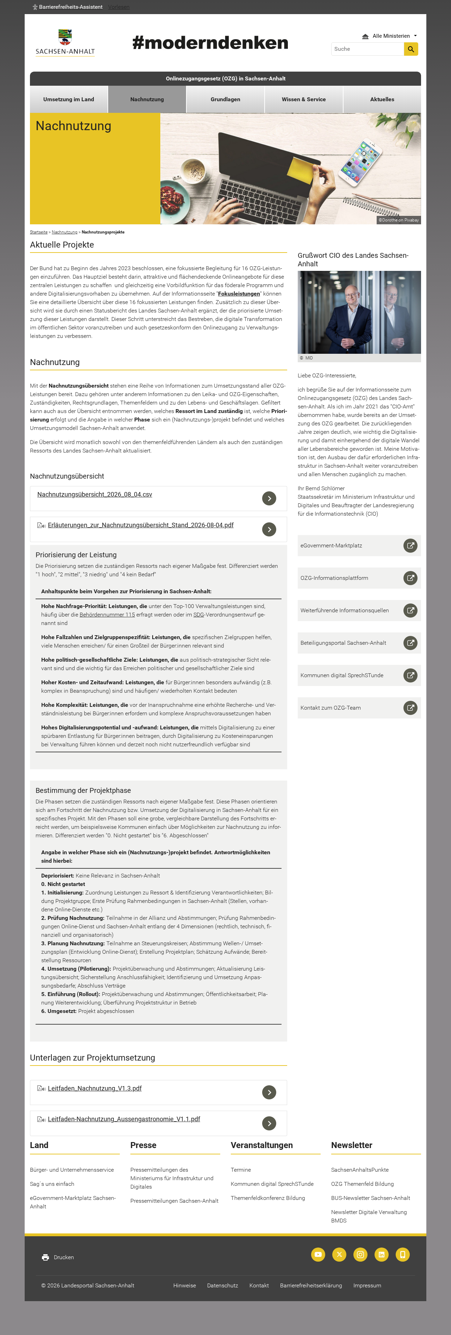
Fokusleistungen (239, 293)
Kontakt (259, 1285)
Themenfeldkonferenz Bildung (268, 1198)
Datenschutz (222, 1285)
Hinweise (184, 1285)
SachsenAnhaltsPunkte (360, 1169)
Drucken (57, 1257)
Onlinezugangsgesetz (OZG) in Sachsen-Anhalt (225, 78)
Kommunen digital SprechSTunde (272, 1184)
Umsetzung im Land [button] (68, 99)
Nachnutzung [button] (147, 99)
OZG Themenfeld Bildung (362, 1184)
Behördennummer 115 (107, 614)
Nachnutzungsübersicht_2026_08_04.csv (94, 494)
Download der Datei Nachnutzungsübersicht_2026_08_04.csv (271, 499)
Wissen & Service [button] (304, 99)
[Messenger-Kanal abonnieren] (403, 1255)
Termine (241, 1169)
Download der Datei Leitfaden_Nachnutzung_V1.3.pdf (271, 1093)
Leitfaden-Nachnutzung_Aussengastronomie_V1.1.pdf (124, 1119)
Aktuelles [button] (382, 99)
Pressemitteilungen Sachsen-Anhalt (174, 1200)
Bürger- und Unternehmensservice (72, 1169)
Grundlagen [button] (225, 99)
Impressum (367, 1285)
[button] (68, 7)
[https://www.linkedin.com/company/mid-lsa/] (382, 1255)
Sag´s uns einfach (52, 1184)
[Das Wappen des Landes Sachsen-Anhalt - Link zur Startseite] (65, 43)
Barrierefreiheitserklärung (311, 1285)
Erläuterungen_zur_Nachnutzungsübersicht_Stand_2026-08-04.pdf (141, 525)
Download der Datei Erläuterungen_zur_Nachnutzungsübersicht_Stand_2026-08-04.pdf (271, 529)
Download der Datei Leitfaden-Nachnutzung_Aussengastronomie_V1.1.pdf (271, 1123)
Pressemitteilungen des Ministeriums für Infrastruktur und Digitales (172, 1178)
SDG (198, 614)
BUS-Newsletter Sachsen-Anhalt (370, 1198)
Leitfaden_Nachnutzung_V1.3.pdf (95, 1088)
